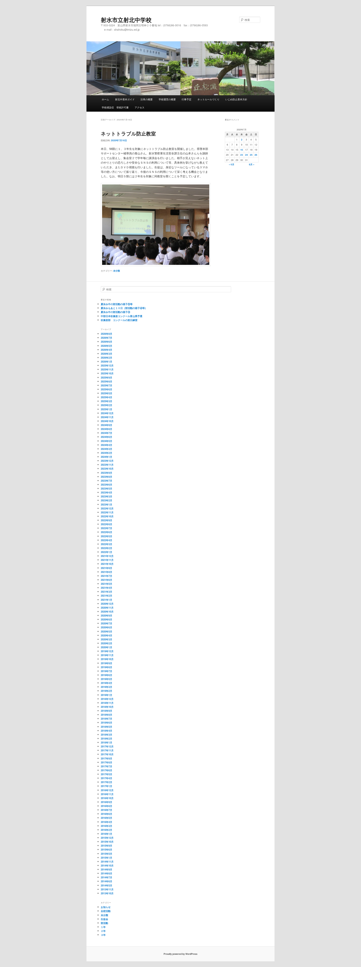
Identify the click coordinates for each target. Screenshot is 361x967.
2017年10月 (107, 754)
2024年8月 (106, 429)
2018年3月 (106, 734)
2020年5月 (106, 631)
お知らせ (106, 907)
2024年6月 (106, 437)
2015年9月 (106, 845)
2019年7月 (106, 671)
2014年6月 (106, 881)
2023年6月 (106, 484)
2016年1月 (106, 834)
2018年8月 (106, 714)
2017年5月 (106, 774)
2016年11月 (107, 794)
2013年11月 (107, 889)
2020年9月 (106, 615)
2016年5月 (106, 818)
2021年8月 (106, 572)
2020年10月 (107, 611)
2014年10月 (107, 865)
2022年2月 (106, 548)
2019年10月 (107, 659)
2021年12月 (107, 556)
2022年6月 (106, 532)
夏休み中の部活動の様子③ (115, 312)
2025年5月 (106, 393)
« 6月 (231, 164)
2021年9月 (106, 568)
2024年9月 (106, 425)
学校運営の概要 (167, 99)
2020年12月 (107, 603)
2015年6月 (106, 849)
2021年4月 (106, 587)
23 (241, 154)
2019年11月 (107, 655)
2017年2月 (106, 782)
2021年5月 (106, 583)
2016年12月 (107, 790)
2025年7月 (106, 385)
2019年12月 (107, 651)
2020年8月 (106, 619)
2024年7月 (106, 433)
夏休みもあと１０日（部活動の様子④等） (124, 308)
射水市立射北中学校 (126, 20)
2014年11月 (107, 861)
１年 (103, 927)
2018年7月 (106, 718)
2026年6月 (106, 341)
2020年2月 (106, 643)
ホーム (105, 99)
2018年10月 (107, 707)
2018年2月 (106, 738)
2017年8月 (106, 762)
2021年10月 (107, 564)
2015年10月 (107, 841)
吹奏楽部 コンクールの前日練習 (119, 320)
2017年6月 (106, 770)
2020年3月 (106, 639)
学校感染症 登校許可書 (115, 107)
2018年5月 (106, 726)
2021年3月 (106, 591)
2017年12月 (107, 746)
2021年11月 (107, 560)
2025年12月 (107, 365)
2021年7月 (106, 576)
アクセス (139, 107)
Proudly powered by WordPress (180, 954)
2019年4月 (106, 683)
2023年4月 (106, 492)
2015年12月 (107, 837)
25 (251, 154)
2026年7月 (106, 337)
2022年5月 (106, 536)
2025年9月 (106, 377)
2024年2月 (106, 453)
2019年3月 (106, 687)
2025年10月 (107, 373)
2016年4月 (106, 822)
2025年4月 (106, 397)
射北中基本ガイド (125, 99)
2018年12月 (107, 699)
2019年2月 (106, 691)
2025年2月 (106, 405)
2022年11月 (107, 512)
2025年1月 (106, 409)
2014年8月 (106, 873)
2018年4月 (106, 730)
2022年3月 (106, 544)
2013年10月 (107, 893)
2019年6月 (106, 675)
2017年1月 (106, 786)
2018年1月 (106, 742)
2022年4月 (106, 540)
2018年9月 (106, 710)
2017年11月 (107, 750)
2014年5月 (106, 885)
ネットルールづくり (208, 99)
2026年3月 (106, 353)
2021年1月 (106, 599)
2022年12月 (107, 508)
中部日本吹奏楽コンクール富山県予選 (121, 316)
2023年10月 (107, 468)
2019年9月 (106, 663)
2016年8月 (106, 806)
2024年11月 (107, 417)
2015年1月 (106, 857)
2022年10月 (107, 516)
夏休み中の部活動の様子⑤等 (117, 304)
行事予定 (186, 99)
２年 (103, 931)
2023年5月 (106, 488)
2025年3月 (106, 401)
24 (246, 154)
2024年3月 (106, 449)
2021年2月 (106, 595)
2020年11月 (107, 607)
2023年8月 (106, 476)
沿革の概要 (146, 99)
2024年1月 (106, 457)
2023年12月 (107, 460)
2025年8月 (106, 381)
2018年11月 (107, 703)
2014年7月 (106, 877)
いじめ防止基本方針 (236, 99)
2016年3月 (106, 826)
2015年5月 (106, 853)
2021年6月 (106, 580)
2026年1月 (106, 361)
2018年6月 (106, 722)
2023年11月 (107, 464)
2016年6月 (106, 814)
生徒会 (104, 919)
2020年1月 (106, 647)
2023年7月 (106, 480)
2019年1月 (106, 695)
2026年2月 (106, 357)
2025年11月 (107, 369)
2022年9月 (106, 520)
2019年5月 (106, 679)
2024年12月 (107, 413)
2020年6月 (106, 627)
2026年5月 (106, 346)
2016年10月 (107, 798)
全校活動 (106, 911)
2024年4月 (106, 445)
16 (241, 149)
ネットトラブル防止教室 (128, 133)
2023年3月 (106, 496)
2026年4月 (106, 349)
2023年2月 (106, 500)
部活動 (104, 923)
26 (256, 154)
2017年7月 (106, 766)
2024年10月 (107, 421)
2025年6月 (106, 389)
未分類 (116, 270)
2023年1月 (106, 504)
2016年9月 (106, 802)
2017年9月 (106, 758)
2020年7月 (106, 623)
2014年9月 (106, 869)
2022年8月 (106, 524)
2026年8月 (106, 333)
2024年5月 (106, 441)
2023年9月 (106, 472)
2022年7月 (106, 528)
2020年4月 (106, 635)
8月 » (251, 164)
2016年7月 (106, 810)
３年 (103, 935)
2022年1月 (106, 552)
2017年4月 (106, 778)
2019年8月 (106, 667)
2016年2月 (106, 830)
